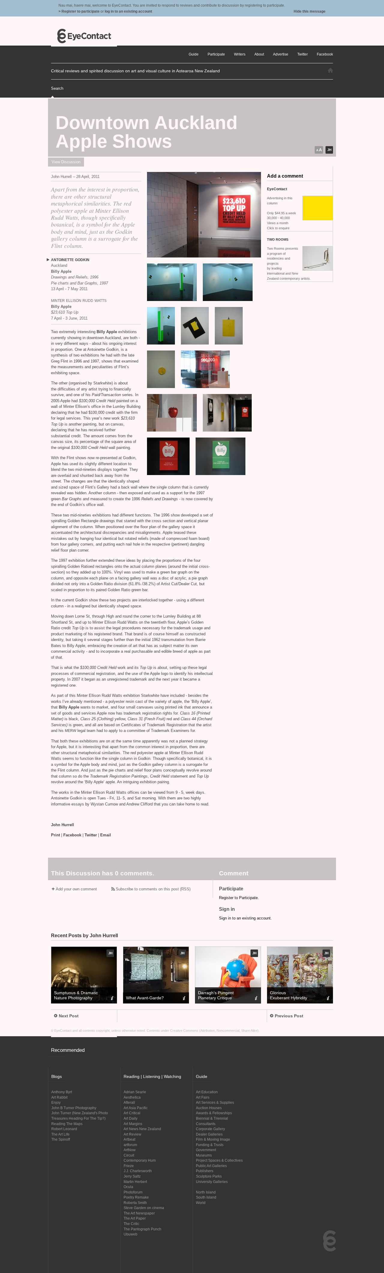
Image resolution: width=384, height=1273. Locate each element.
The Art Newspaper (139, 1213)
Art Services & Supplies (215, 1102)
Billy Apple (107, 332)
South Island (206, 1197)
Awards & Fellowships (214, 1113)
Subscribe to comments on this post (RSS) (153, 889)
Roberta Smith (135, 1203)
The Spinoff (60, 1139)
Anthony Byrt (61, 1092)
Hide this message (310, 11)
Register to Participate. (239, 897)
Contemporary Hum (140, 1160)
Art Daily (130, 1118)
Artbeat (129, 1139)
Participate (216, 54)
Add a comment (285, 176)
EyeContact (84, 36)
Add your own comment (76, 889)
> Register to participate (79, 11)
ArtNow (130, 1150)
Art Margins (133, 1124)
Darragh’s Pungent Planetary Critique (216, 995)
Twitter (91, 835)
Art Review (132, 1134)
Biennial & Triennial (212, 1118)
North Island (206, 1192)
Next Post (69, 1015)
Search (57, 88)
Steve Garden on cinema (144, 1208)
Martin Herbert (135, 1182)
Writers (239, 54)
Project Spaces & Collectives (219, 1160)
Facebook (72, 835)
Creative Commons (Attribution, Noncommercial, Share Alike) (214, 1030)
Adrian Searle (135, 1092)
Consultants (205, 1124)
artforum (130, 1145)
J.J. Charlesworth (138, 1171)
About (259, 54)
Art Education (207, 1092)
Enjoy (56, 1102)
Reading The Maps (66, 1124)
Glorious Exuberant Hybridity (288, 995)
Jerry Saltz (132, 1176)
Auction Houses (209, 1108)
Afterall (129, 1102)
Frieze (129, 1166)
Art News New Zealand (142, 1129)
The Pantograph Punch (142, 1229)
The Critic (131, 1224)
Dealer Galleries (209, 1134)
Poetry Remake (136, 1197)
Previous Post (289, 1015)
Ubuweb (130, 1234)
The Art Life (60, 1134)
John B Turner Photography (73, 1108)
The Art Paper (135, 1218)
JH (329, 150)
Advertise (280, 54)
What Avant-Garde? (145, 997)
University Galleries (212, 1182)
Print (55, 835)
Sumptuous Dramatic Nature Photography (76, 995)
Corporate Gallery (210, 1129)
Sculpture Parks (209, 1176)
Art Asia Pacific (136, 1108)
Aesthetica (132, 1097)
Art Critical (132, 1113)
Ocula (128, 1187)
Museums (204, 1155)
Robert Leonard (64, 1129)
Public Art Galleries (211, 1166)
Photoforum (133, 1192)
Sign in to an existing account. (245, 918)
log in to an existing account (128, 11)
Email (105, 835)
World (201, 1203)
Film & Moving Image (213, 1139)
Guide (194, 54)
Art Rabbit (59, 1097)
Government (206, 1150)
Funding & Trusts (210, 1145)
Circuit (129, 1155)
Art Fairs (202, 1097)
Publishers (204, 1171)
